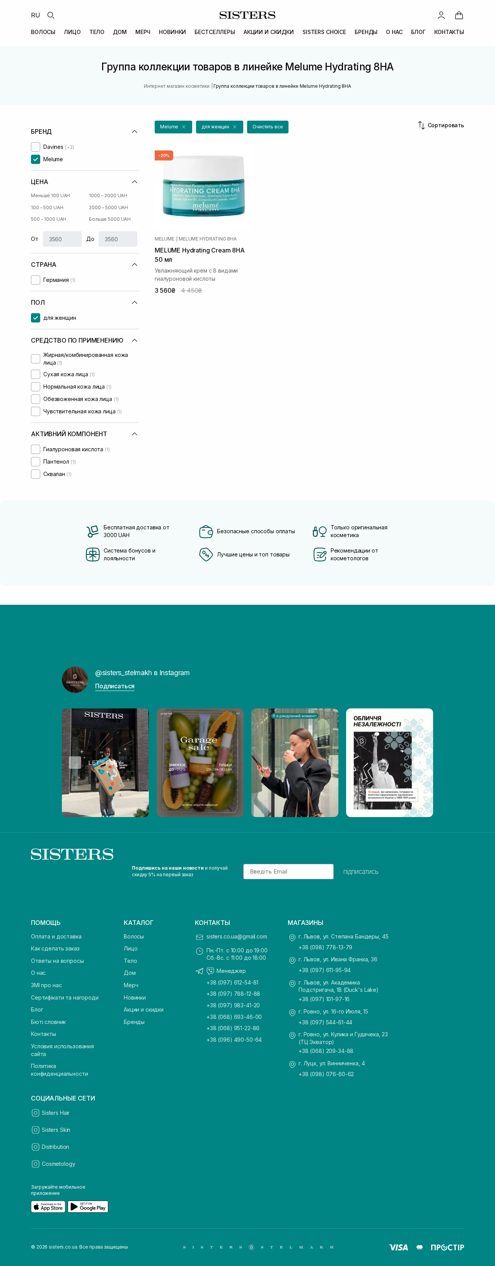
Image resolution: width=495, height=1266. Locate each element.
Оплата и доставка (56, 936)
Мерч (131, 985)
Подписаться (115, 686)
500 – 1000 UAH (48, 219)
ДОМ (120, 32)
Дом (130, 972)
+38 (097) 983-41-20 (233, 1005)
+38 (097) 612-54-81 (232, 982)
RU (35, 15)
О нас (38, 972)
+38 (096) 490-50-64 (234, 1039)
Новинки (135, 997)
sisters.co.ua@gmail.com (237, 936)
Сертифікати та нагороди (65, 997)
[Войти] (441, 15)
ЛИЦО (72, 32)
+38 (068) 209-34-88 (326, 1051)
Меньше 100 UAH (50, 195)
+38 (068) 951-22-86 (233, 1028)
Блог (37, 1009)
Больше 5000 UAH (110, 219)
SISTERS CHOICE (324, 32)
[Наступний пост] (420, 762)
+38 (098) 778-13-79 (325, 947)
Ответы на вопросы (57, 960)
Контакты (43, 1034)
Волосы (134, 936)
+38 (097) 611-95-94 (325, 970)
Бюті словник (48, 1022)
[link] (459, 15)
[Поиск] (51, 15)
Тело (130, 960)
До (90, 238)
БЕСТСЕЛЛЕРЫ (215, 32)
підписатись (361, 871)
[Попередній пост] (75, 762)
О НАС (394, 32)
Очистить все (268, 127)
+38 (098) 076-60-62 (326, 1074)
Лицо (130, 948)
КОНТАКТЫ (449, 32)
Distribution (55, 1146)
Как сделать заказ (55, 948)
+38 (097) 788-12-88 (233, 993)
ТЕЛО (96, 32)
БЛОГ (418, 32)
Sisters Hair (56, 1112)
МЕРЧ (142, 32)
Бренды (134, 1022)
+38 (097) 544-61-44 (325, 1022)
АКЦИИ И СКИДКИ (269, 32)
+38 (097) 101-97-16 (324, 999)
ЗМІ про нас (46, 985)
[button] (173, 127)
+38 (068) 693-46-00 (234, 1016)
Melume (164, 239)
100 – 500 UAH (47, 207)
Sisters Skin (56, 1129)
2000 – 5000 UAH (108, 207)
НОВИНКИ (172, 32)
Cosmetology (58, 1163)
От (34, 238)
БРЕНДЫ (366, 32)
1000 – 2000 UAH (108, 195)
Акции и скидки (144, 1009)
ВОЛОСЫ (43, 32)
